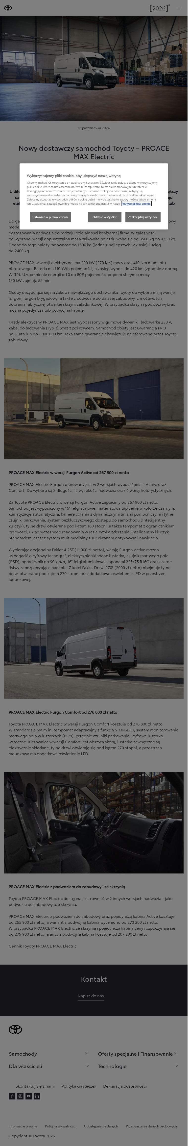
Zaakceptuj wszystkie (143, 217)
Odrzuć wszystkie (105, 217)
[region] (94, 196)
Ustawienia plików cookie (50, 217)
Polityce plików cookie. (136, 204)
